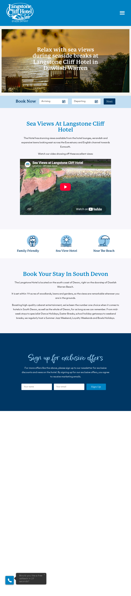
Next (109, 101)
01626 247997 (20, 21)
